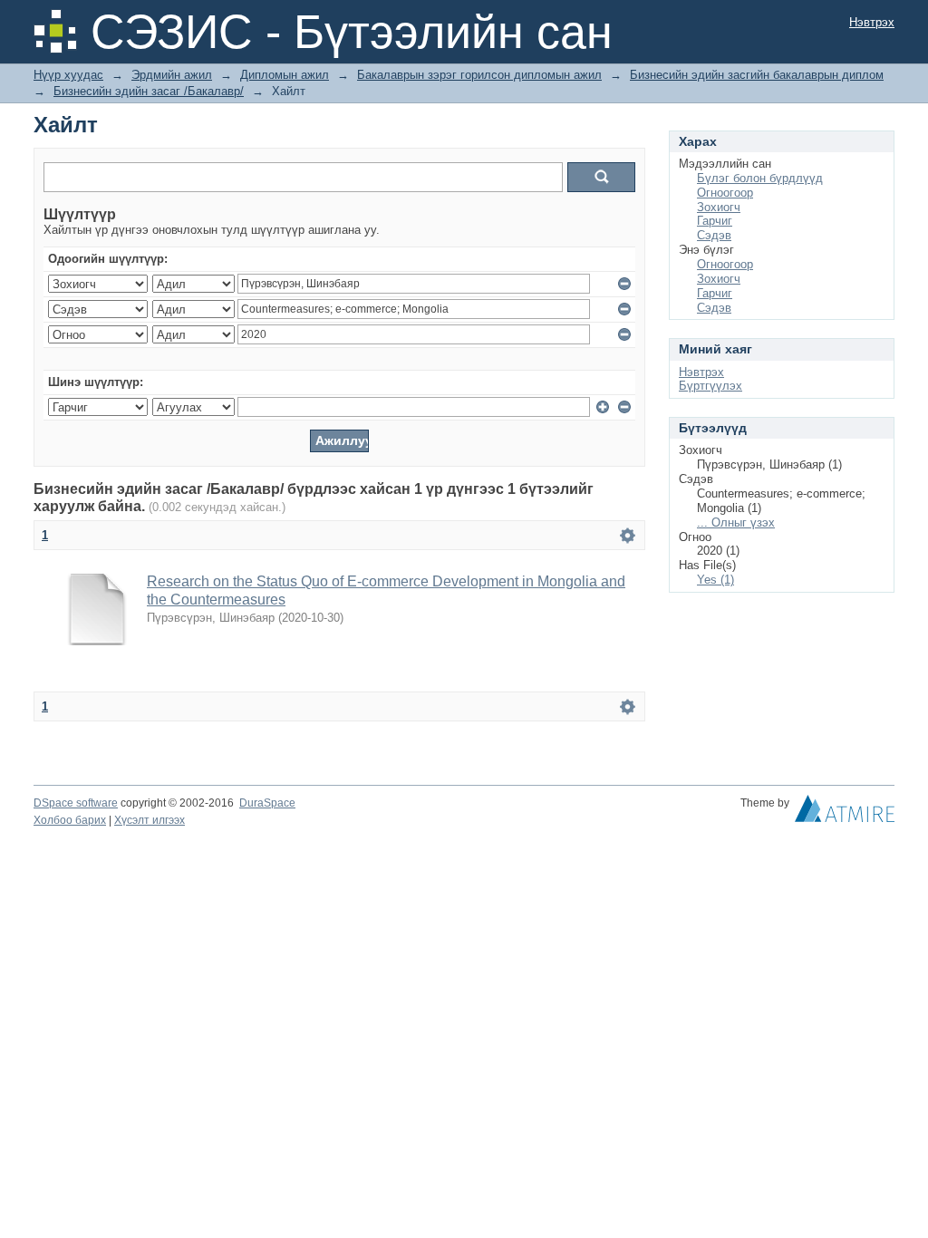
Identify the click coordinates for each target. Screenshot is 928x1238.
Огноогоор (725, 192)
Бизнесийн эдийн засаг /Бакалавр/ (148, 91)
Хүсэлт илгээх (149, 820)
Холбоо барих (70, 820)
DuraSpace (267, 803)
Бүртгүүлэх (710, 385)
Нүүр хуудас (68, 75)
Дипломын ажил (284, 75)
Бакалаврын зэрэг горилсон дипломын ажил (479, 75)
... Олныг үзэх (736, 522)
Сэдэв (714, 235)
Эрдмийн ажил (171, 75)
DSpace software (76, 803)
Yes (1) (715, 579)
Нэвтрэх (871, 22)
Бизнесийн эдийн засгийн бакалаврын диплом (757, 75)
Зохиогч (718, 207)
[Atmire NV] (844, 813)
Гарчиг (714, 220)
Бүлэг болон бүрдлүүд (760, 178)
